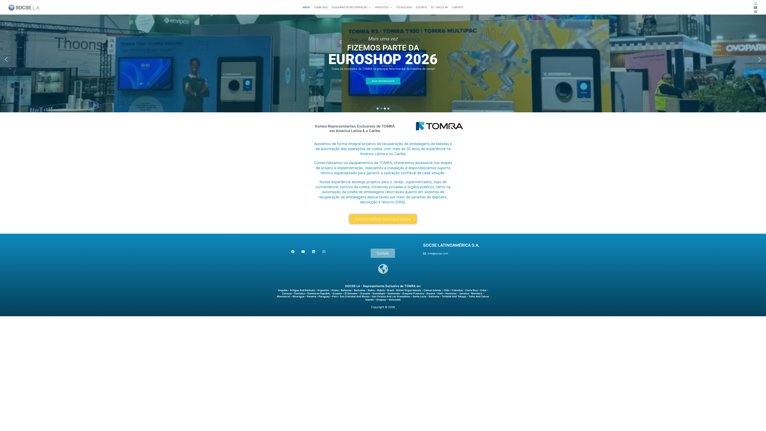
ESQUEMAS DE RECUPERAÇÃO (349, 7)
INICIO (306, 7)
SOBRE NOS (321, 7)
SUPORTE (421, 7)
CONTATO (457, 7)
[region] (383, 59)
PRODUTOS (382, 7)
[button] (6, 59)
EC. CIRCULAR (439, 7)
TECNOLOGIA (404, 7)
